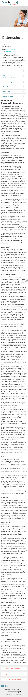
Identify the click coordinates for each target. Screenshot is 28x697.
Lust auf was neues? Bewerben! (14, 679)
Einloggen (24, 114)
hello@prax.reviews (10, 51)
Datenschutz (17, 695)
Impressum (9, 695)
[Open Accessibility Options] (26, 280)
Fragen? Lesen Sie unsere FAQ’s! (14, 668)
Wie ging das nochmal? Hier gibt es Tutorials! (14, 674)
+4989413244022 (10, 49)
